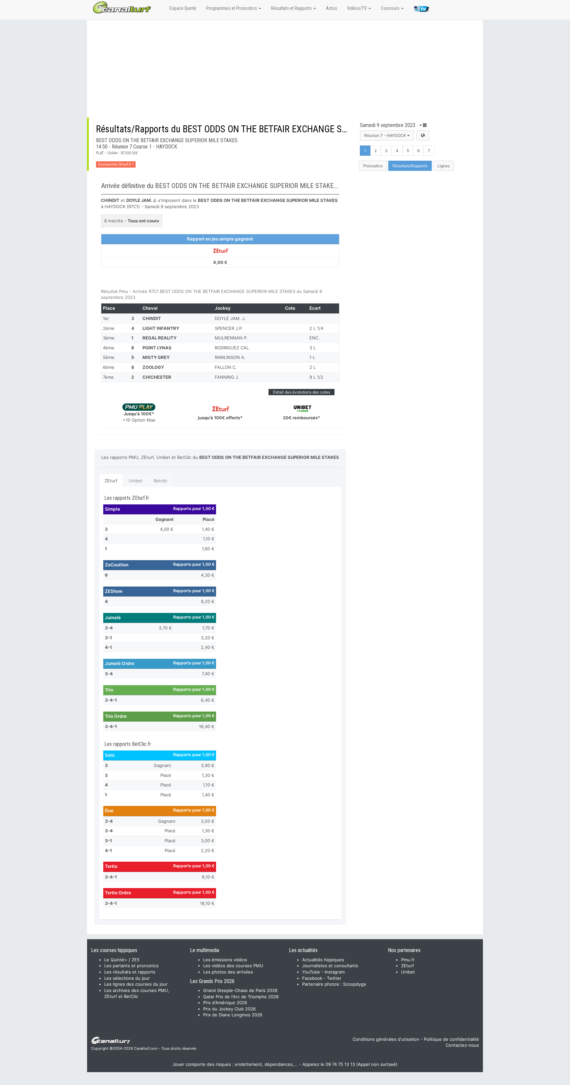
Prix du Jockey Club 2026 (229, 1008)
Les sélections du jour (127, 978)
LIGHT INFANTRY (160, 328)
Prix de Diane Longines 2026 (232, 1014)
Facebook (312, 978)
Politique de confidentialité (451, 1039)
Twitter (334, 978)
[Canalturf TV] (421, 10)
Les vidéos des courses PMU (233, 965)
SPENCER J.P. (229, 328)
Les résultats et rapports (129, 971)
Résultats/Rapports (410, 165)
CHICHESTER (156, 377)
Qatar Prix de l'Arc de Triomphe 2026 (241, 996)
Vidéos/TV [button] (357, 8)
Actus (331, 8)
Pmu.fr (408, 959)
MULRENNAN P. (231, 337)
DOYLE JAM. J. (230, 318)
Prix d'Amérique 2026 (225, 1002)
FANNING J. (227, 377)
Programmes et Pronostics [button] (232, 8)
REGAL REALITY (159, 337)
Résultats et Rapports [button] (292, 8)
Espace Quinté (183, 8)
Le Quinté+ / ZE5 (122, 959)
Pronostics (373, 165)
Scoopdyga (354, 984)
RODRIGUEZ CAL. (232, 347)
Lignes (443, 165)
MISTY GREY (156, 357)
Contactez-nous (462, 1045)
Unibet (135, 480)
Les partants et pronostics (131, 965)
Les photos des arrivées (228, 971)
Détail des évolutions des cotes (301, 392)
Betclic (160, 480)
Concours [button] (390, 8)
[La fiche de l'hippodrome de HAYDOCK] (423, 135)
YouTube (311, 971)
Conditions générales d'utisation (386, 1039)
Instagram (335, 971)
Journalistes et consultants (330, 965)
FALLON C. (226, 367)
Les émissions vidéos (225, 959)
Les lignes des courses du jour (136, 984)
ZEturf (111, 480)
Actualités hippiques (323, 959)
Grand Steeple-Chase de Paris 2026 (240, 990)
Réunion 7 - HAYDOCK (385, 135)
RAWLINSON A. (230, 357)
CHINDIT (151, 318)
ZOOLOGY (153, 367)
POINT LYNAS (157, 347)
